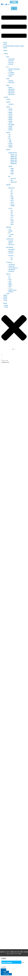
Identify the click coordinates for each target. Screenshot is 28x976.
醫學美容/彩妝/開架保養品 (14, 69)
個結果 (4, 971)
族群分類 (6, 53)
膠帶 (9, 232)
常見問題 (5, 297)
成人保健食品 (11, 72)
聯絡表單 (6, 305)
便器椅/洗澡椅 (14, 182)
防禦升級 (10, 123)
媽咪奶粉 (10, 242)
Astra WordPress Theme (13, 953)
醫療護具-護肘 (14, 156)
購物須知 (5, 298)
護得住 (12, 224)
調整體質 (10, 117)
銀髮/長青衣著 (11, 89)
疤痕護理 (10, 231)
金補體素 (10, 146)
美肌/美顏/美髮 (11, 269)
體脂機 (12, 173)
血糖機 (12, 170)
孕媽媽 (7, 78)
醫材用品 (10, 87)
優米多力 (12, 204)
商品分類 (6, 97)
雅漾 (9, 278)
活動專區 (8, 102)
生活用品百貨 (11, 74)
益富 (9, 136)
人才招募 (5, 300)
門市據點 (6, 307)
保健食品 (8, 106)
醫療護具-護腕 (14, 160)
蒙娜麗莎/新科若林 (12, 290)
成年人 (7, 66)
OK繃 (9, 229)
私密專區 (10, 121)
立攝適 (9, 141)
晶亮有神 (10, 114)
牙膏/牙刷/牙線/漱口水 (13, 267)
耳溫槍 (12, 171)
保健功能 (10, 116)
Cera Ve (10, 288)
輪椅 (12, 180)
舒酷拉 (9, 286)
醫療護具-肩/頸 (14, 154)
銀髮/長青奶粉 (11, 94)
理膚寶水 (10, 284)
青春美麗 (10, 109)
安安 (12, 210)
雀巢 (12, 257)
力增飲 (9, 140)
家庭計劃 (10, 70)
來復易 (12, 215)
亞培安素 (10, 143)
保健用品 (10, 166)
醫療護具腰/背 (14, 163)
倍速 (9, 134)
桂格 (12, 191)
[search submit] (3, 969)
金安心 (12, 219)
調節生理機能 (11, 124)
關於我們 (5, 42)
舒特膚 (9, 279)
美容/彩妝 (8, 274)
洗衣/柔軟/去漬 (11, 264)
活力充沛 (10, 110)
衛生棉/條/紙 (11, 271)
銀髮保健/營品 (11, 90)
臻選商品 (5, 47)
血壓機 (12, 168)
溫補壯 (12, 197)
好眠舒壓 (10, 126)
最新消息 (5, 44)
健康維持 (10, 128)
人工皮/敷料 (11, 234)
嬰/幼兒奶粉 (11, 62)
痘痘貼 (9, 236)
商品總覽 (5, 50)
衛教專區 (5, 295)
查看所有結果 (6, 974)
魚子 (9, 276)
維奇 (9, 138)
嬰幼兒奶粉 (10, 255)
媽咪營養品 (10, 80)
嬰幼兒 (7, 56)
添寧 (12, 214)
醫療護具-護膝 (14, 158)
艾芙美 (9, 281)
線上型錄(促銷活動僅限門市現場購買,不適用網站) (13, 46)
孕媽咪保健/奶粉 (9, 239)
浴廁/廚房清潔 (11, 266)
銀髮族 (7, 85)
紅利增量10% (11, 104)
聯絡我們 (5, 303)
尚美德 (12, 220)
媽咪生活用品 (11, 82)
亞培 (12, 190)
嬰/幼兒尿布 (11, 60)
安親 (12, 212)
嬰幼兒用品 (10, 64)
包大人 (12, 217)
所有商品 (8, 99)
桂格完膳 (10, 145)
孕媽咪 (7, 293)
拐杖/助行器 (13, 178)
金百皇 (12, 202)
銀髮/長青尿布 (11, 92)
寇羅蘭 (9, 283)
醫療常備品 (8, 227)
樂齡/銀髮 (8, 184)
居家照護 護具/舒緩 (12, 152)
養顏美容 (10, 112)
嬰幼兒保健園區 (9, 247)
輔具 (9, 176)
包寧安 (12, 222)
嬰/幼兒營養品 (11, 59)
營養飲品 (10, 76)
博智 (12, 193)
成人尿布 (10, 208)
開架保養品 (10, 291)
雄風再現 (10, 129)
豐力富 (12, 200)
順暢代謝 (10, 119)
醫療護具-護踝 (14, 161)
